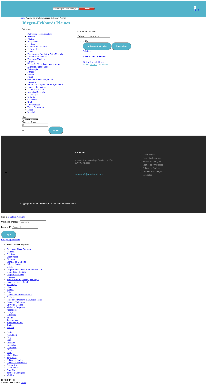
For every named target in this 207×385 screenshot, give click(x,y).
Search (87, 9)
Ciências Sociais (34, 49)
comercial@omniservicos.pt (89, 174)
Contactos (11, 345)
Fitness (30, 72)
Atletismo (31, 39)
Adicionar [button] (87, 51)
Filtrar (56, 130)
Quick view (121, 46)
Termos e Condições (16, 373)
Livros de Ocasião (35, 89)
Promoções (12, 365)
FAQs (9, 350)
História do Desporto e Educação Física (45, 84)
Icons (9, 352)
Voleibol (31, 112)
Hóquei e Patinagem (36, 87)
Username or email (10, 222)
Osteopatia (32, 99)
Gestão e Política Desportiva (40, 79)
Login (8, 234)
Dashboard (11, 347)
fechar (23, 382)
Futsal (30, 77)
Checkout (11, 342)
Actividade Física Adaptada (39, 34)
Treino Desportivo (35, 107)
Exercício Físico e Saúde (38, 67)
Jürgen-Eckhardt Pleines (93, 62)
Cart (9, 340)
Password (6, 227)
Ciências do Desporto (37, 46)
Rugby (30, 102)
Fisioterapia (32, 69)
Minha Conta (12, 355)
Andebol (31, 36)
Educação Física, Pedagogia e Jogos (43, 64)
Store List (11, 370)
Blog (9, 337)
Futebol (30, 74)
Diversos (31, 62)
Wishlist (10, 375)
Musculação (32, 94)
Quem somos (12, 367)
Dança (30, 51)
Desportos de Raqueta (37, 56)
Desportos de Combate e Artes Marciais (45, 54)
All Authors (12, 335)
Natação (31, 97)
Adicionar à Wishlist (97, 46)
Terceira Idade (33, 104)
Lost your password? (10, 239)
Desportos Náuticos (36, 59)
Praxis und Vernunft (94, 56)
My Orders (11, 357)
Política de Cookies (15, 360)
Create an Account (16, 217)
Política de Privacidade (17, 362)
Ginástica (31, 82)
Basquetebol (32, 41)
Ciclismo (31, 44)
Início (22, 18)
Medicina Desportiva (36, 92)
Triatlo (30, 110)
